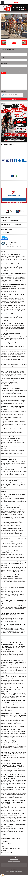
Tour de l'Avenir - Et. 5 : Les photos (10, 254)
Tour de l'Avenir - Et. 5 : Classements (11, 314)
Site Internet (4, 63)
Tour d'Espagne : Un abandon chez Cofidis (12, 378)
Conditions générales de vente (14, 861)
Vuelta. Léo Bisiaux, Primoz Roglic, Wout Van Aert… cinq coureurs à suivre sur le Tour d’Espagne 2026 (13, 802)
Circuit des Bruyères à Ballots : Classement (13, 305)
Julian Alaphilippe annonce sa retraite (11, 528)
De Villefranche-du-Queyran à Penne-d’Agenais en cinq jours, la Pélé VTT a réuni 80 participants (13, 689)
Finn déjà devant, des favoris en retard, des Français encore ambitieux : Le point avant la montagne (13, 407)
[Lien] (14, 71)
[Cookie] (2, 875)
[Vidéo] (19, 71)
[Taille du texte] (6, 71)
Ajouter (14, 99)
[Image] (17, 71)
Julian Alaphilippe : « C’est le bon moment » (12, 343)
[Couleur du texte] (8, 71)
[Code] (21, 71)
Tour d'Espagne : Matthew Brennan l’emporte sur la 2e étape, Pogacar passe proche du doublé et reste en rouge (13, 702)
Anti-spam (3, 91)
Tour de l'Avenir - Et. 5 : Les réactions (11, 264)
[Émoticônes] (22, 71)
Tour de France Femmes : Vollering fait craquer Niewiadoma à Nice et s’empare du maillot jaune (14, 602)
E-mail (2, 57)
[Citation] (11, 71)
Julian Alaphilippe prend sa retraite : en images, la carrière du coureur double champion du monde (14, 789)
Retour (14, 42)
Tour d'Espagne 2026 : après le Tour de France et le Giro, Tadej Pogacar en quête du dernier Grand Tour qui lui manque (13, 776)
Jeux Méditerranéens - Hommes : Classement (13, 351)
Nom (2, 52)
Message (3, 69)
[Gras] (1, 71)
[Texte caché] (16, 71)
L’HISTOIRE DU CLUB (6, 232)
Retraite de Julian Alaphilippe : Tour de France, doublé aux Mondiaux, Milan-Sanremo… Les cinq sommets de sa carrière (13, 753)
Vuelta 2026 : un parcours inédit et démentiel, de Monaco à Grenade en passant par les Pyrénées (13, 563)
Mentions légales (14, 857)
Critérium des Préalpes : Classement (11, 388)
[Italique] (3, 71)
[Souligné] (5, 71)
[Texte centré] (12, 71)
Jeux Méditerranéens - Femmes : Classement (13, 429)
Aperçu (3, 72)
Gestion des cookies (14, 859)
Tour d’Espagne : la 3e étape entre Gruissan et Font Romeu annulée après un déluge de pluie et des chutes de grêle (13, 676)
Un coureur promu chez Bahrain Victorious (12, 369)
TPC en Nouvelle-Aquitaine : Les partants (12, 323)
